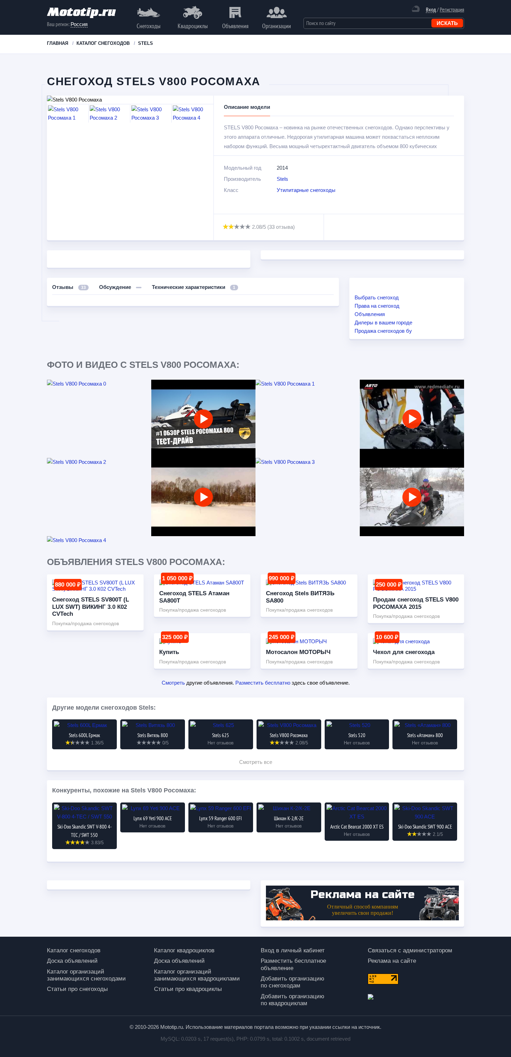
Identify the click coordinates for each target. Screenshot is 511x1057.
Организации (276, 26)
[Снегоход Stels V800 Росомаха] (203, 419)
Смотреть (173, 683)
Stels (282, 179)
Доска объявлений (72, 961)
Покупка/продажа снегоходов (85, 623)
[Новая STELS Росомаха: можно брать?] (412, 497)
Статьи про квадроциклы (188, 989)
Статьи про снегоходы (77, 989)
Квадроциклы (193, 26)
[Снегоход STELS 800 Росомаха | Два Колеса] (412, 419)
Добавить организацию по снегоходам (292, 982)
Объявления (235, 26)
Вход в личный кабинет (293, 950)
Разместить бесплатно (262, 683)
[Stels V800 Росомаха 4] (99, 540)
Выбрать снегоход (377, 297)
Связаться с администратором (410, 950)
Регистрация (452, 9)
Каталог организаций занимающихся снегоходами (86, 975)
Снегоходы (149, 26)
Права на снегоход (377, 306)
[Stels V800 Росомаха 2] (99, 462)
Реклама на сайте (392, 961)
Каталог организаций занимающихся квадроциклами (197, 975)
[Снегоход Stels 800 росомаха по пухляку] (203, 497)
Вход (431, 9)
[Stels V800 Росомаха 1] (308, 384)
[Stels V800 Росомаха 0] (99, 384)
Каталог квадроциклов (184, 950)
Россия (79, 24)
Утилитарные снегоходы (306, 190)
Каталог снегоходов (73, 950)
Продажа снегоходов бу (383, 331)
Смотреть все (255, 762)
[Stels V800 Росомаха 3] (308, 462)
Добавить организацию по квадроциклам (292, 1000)
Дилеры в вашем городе (383, 322)
